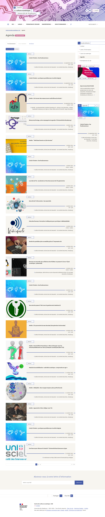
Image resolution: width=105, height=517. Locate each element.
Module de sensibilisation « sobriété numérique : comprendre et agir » (48, 367)
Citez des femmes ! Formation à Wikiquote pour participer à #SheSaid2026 (49, 221)
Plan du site (70, 508)
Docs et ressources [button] (60, 24)
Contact (96, 10)
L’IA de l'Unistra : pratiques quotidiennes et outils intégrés (45, 78)
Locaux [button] (20, 24)
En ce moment (22, 43)
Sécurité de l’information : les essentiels (40, 201)
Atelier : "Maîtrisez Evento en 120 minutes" (41, 140)
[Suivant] (98, 66)
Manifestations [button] (46, 24)
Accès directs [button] (92, 24)
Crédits (86, 508)
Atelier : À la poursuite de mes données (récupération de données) (47, 325)
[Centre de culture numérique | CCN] (14, 7)
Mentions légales (78, 508)
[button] (71, 24)
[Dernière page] (74, 464)
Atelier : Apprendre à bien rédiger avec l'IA (40, 408)
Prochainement (11, 43)
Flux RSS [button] (67, 496)
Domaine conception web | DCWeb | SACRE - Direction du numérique (64, 510)
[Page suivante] (72, 464)
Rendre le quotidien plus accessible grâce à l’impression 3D (45, 241)
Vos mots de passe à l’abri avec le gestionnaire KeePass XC (45, 305)
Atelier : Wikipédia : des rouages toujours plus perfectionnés (45, 388)
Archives (31, 43)
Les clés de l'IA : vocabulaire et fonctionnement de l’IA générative (47, 181)
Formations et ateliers (32, 24)
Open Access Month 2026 (87, 86)
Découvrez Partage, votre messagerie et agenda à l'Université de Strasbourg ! (50, 120)
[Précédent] (95, 66)
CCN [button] (13, 24)
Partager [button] (56, 496)
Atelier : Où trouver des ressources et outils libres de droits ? (45, 98)
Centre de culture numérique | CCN (13, 30)
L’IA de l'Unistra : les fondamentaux (38, 58)
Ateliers (17, 49)
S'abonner (79, 482)
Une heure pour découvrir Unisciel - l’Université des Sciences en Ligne (48, 448)
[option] (88, 84)
